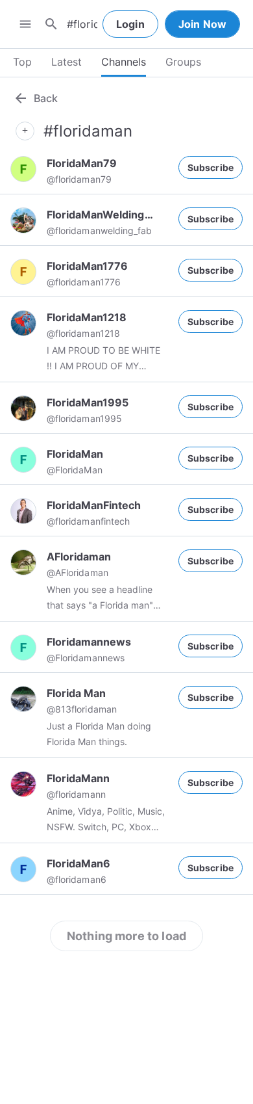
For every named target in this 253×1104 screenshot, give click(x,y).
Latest (66, 61)
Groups (183, 61)
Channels (123, 61)
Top (22, 61)
